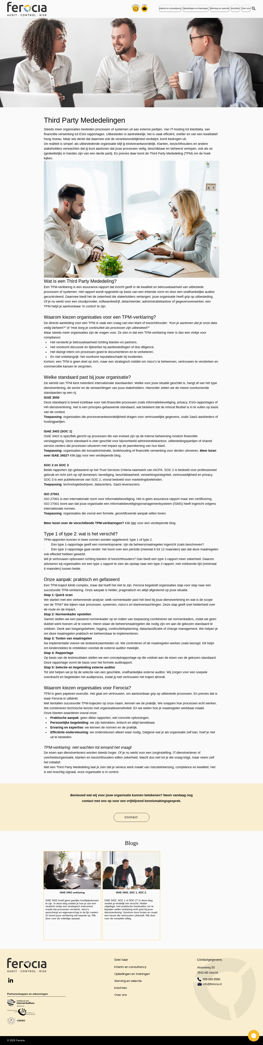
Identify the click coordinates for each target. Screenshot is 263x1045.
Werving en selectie (128, 981)
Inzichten (120, 988)
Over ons (120, 995)
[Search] (253, 8)
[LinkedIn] (10, 980)
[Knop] (72, 895)
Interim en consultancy (130, 967)
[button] (235, 8)
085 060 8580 (211, 979)
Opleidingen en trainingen (132, 974)
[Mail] (199, 984)
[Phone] (199, 979)
